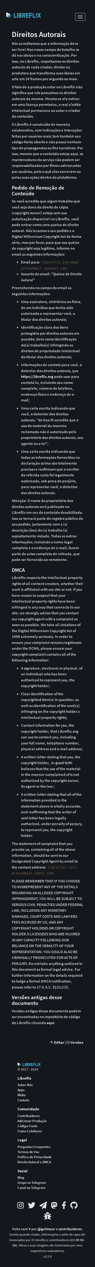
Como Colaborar (30, 1131)
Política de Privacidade (35, 1157)
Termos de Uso (28, 1152)
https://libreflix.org (37, 376)
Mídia (22, 1095)
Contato (23, 1100)
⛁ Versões (74, 1042)
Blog (21, 1177)
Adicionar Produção (32, 1121)
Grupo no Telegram (32, 1183)
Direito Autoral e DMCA (34, 1162)
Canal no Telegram (31, 1188)
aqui (50, 1022)
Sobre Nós (25, 1085)
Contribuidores (29, 1116)
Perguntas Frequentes (34, 1147)
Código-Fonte (28, 1126)
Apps (21, 1090)
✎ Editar (57, 1042)
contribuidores (70, 1229)
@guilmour (47, 1229)
